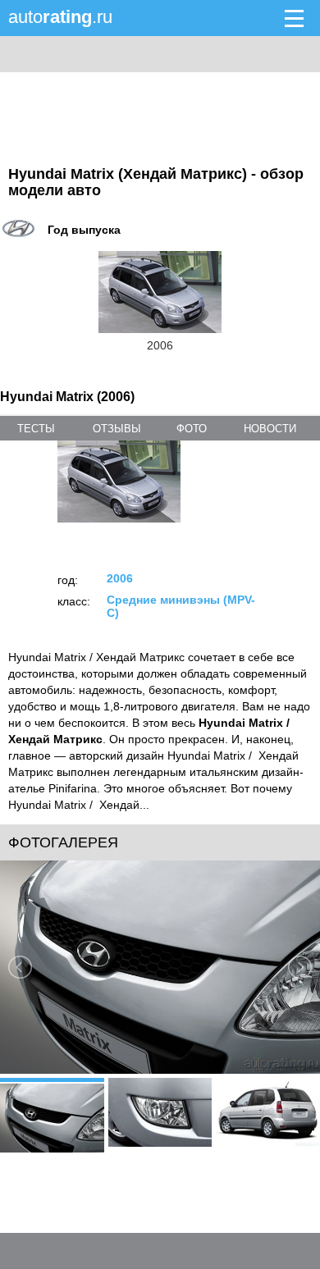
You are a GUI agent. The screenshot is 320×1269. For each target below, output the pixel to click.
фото (191, 428)
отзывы (117, 428)
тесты (36, 428)
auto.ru (60, 17)
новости (270, 428)
